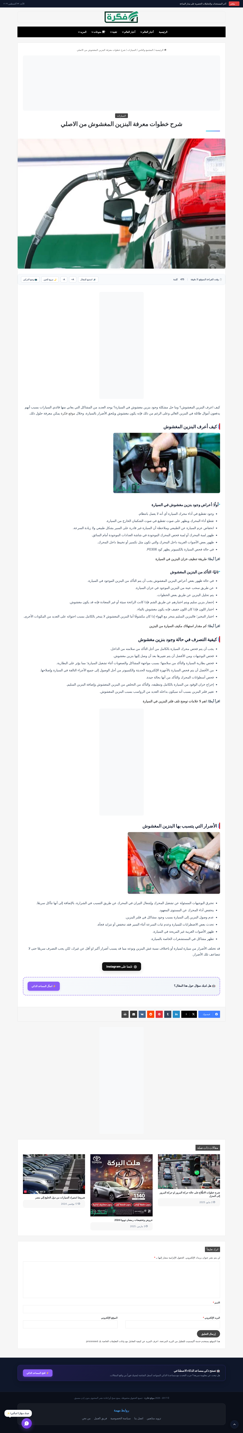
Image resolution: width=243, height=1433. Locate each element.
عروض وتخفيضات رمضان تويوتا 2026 (133, 1219)
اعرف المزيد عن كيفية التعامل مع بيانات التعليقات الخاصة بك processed (122, 1341)
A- (64, 279)
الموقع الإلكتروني (109, 1317)
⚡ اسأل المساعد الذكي (43, 986)
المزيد (83, 31)
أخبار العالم (148, 31)
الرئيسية (163, 31)
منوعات (98, 31)
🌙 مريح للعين (50, 279)
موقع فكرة (68, 413)
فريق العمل (100, 1418)
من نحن (86, 1418)
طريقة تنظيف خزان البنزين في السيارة (181, 559)
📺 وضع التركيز (30, 279)
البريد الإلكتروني (211, 1317)
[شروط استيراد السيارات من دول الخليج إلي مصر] (54, 1174)
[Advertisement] (121, 83)
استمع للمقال (88, 279)
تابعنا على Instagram (121, 966)
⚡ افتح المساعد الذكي (38, 1373)
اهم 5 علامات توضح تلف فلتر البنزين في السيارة (175, 701)
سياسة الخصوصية (120, 1418)
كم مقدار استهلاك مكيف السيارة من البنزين (178, 626)
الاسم (216, 1302)
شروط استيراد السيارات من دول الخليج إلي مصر (60, 1197)
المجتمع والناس (145, 49)
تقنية (114, 31)
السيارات (131, 49)
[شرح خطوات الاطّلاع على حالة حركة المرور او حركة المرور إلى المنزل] (189, 1171)
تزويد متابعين (154, 1418)
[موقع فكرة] (121, 17)
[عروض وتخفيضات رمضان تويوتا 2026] (121, 1185)
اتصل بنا (138, 1418)
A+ (72, 279)
